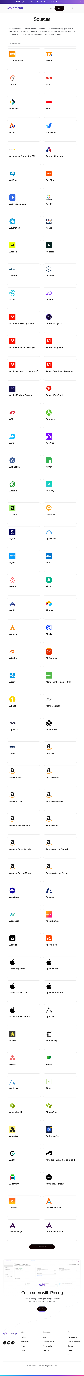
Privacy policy (72, 1337)
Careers (70, 1350)
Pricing (23, 1350)
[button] (73, 8)
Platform (23, 1337)
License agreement (74, 1341)
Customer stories (48, 1341)
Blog (44, 1337)
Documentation (48, 1346)
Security (70, 1346)
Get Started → (58, 2)
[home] (16, 8)
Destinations (25, 1341)
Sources (23, 1346)
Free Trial (46, 1350)
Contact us (71, 1355)
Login (51, 8)
